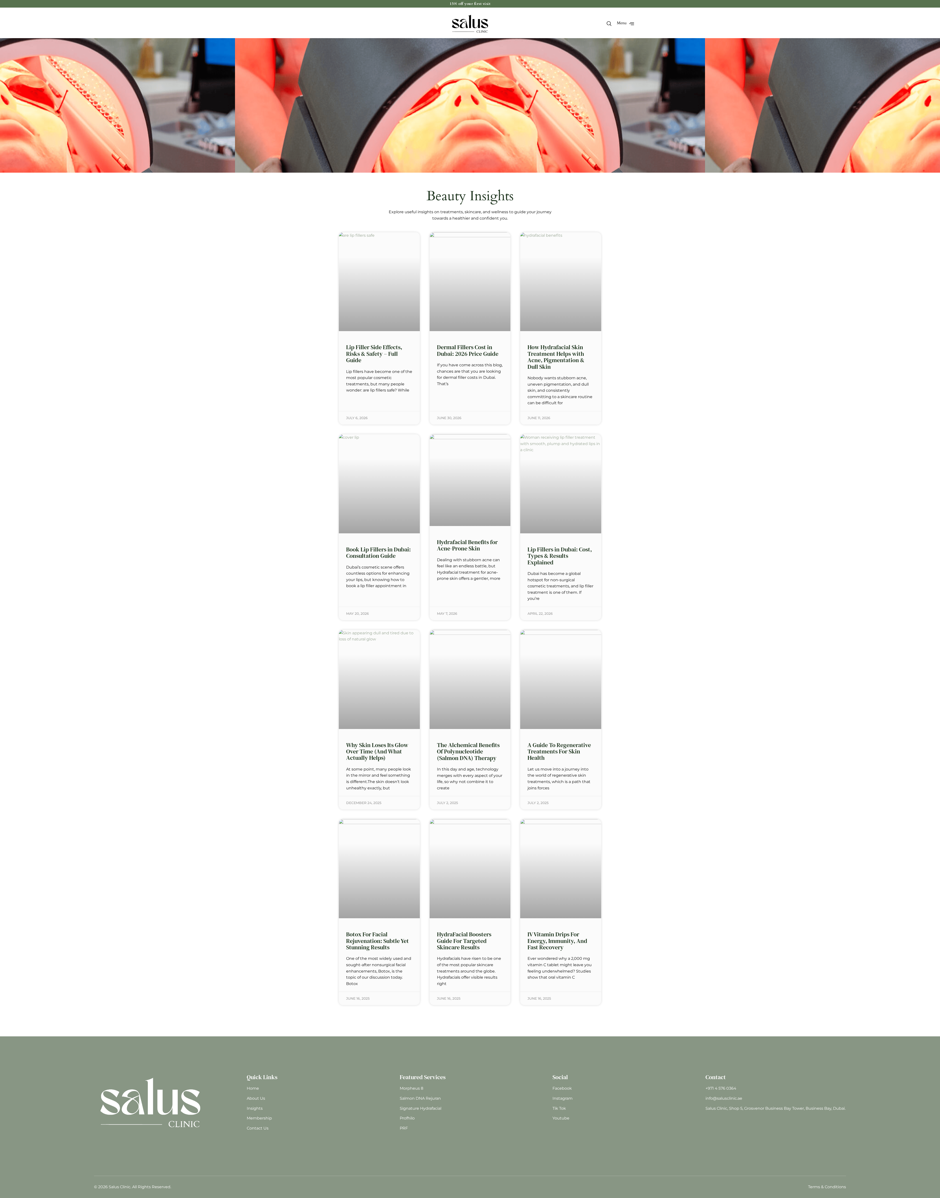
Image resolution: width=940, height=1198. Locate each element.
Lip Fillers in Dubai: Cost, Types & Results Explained (560, 555)
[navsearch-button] (609, 24)
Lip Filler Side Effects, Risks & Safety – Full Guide (374, 353)
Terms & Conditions (827, 1187)
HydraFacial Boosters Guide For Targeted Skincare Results (464, 940)
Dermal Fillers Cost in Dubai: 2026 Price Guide (467, 350)
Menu (622, 23)
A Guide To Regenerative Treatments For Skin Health (559, 751)
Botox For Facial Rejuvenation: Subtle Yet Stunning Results (377, 940)
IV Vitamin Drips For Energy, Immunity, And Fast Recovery (557, 940)
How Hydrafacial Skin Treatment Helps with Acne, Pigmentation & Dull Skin (556, 356)
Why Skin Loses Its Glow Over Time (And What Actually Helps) (377, 751)
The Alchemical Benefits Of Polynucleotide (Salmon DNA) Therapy (468, 751)
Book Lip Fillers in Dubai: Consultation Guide (378, 552)
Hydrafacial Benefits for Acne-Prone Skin (467, 545)
